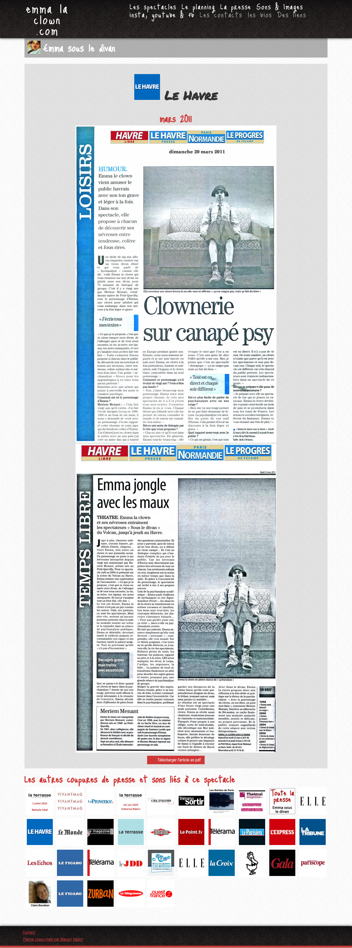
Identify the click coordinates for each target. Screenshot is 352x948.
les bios (260, 14)
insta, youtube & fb (162, 14)
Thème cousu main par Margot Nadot (53, 939)
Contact (29, 932)
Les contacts (221, 14)
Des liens (291, 14)
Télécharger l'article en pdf (179, 760)
